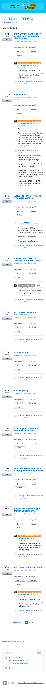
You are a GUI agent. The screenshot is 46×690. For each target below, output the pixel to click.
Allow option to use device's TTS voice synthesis (28, 197)
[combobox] (22, 652)
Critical (21, 55)
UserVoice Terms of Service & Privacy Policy (31, 683)
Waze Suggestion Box (31, 41)
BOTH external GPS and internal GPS (26, 313)
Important (33, 51)
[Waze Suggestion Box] (23, 6)
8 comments (17, 433)
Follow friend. (21, 94)
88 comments (18, 514)
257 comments (18, 41)
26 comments (18, 201)
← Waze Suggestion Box (10, 22)
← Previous (15, 623)
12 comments (18, 263)
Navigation (17, 99)
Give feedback (14, 658)
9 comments (17, 317)
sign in (22, 641)
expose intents (21, 352)
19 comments (18, 474)
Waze (11, 668)
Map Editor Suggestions (16, 661)
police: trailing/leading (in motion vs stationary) (27, 510)
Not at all (21, 51)
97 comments (18, 393)
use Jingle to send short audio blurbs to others (26, 429)
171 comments (18, 97)
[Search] (39, 652)
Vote (7, 40)
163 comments (18, 570)
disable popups (22, 390)
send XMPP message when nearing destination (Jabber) (28, 469)
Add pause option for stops (28, 567)
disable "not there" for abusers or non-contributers (28, 259)
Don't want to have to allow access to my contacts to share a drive (27, 36)
